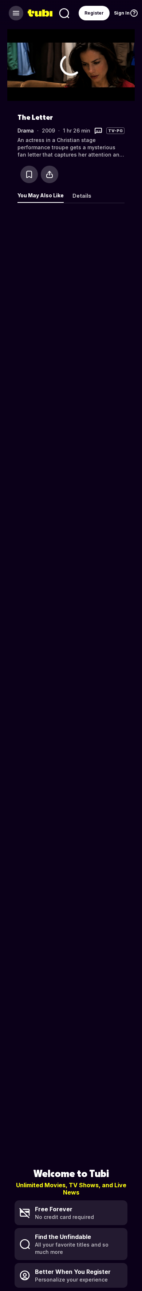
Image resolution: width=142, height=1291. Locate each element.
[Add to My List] (29, 174)
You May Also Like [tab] (40, 195)
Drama (25, 130)
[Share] (49, 174)
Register (94, 13)
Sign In (122, 13)
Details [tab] (81, 196)
